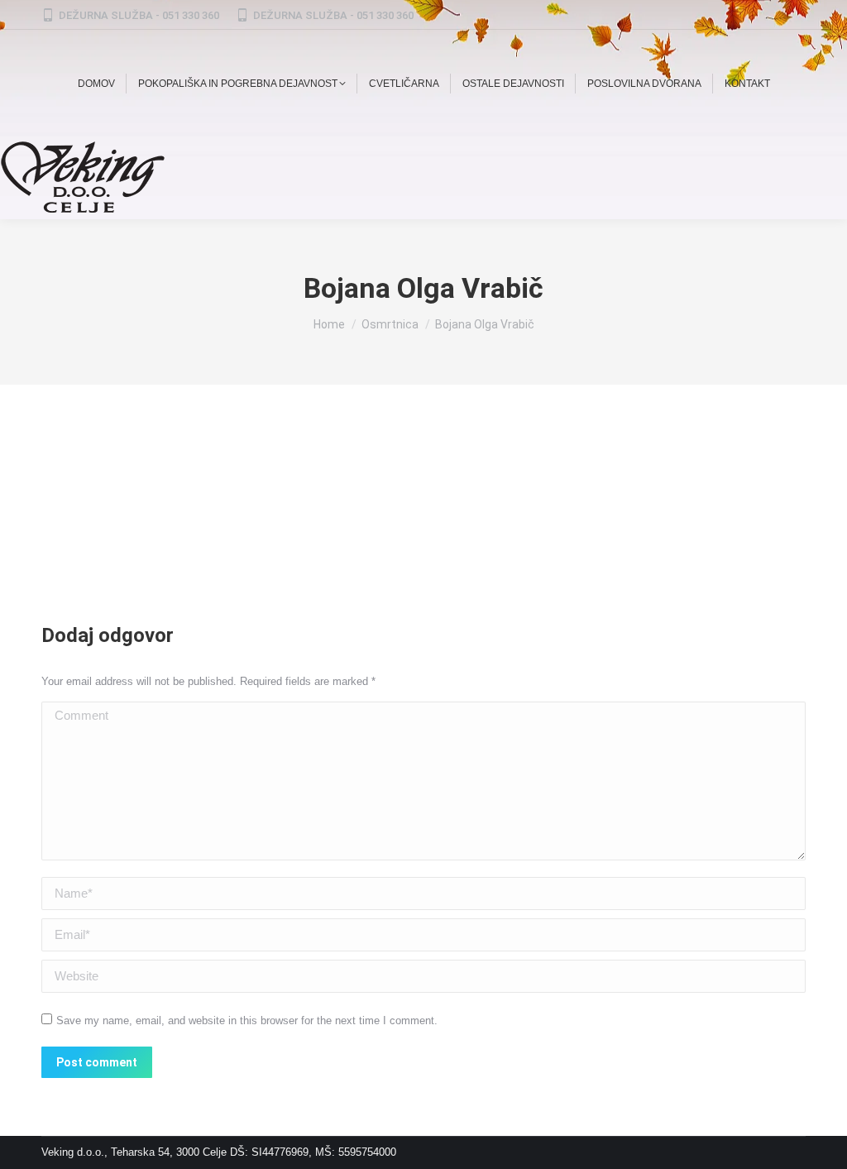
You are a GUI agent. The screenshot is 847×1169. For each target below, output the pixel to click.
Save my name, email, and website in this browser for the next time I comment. (247, 1020)
